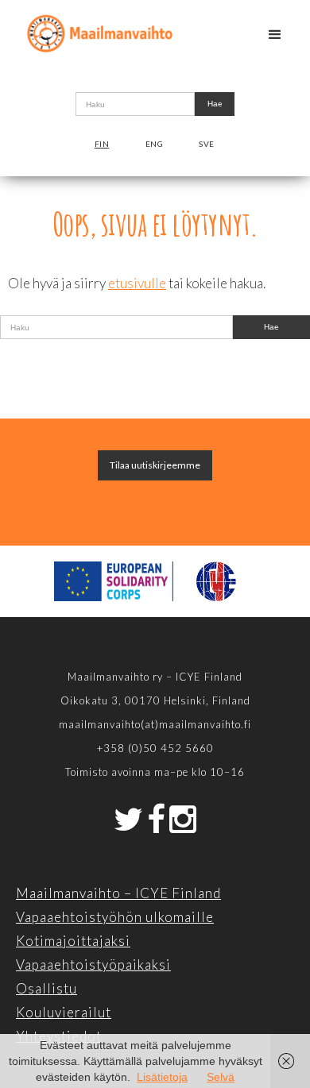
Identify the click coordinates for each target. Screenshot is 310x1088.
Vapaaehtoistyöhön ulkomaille (115, 917)
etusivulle (137, 283)
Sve (207, 144)
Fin (102, 144)
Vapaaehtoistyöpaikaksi (93, 964)
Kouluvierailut (63, 1012)
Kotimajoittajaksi (73, 940)
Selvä (220, 1077)
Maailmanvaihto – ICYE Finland (118, 893)
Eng (154, 144)
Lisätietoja (162, 1077)
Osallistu (46, 988)
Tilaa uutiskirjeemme (155, 465)
